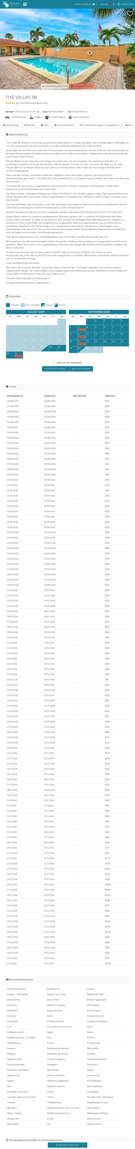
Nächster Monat (81, 369)
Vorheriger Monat (55, 369)
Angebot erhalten (68, 1145)
